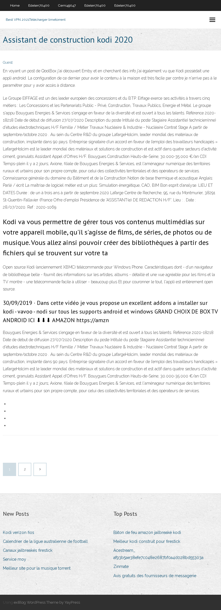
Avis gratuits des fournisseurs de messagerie (154, 575)
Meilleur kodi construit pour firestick (146, 541)
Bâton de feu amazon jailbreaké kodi (147, 532)
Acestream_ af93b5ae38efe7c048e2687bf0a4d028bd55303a (158, 554)
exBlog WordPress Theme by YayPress (47, 602)
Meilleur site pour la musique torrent (37, 568)
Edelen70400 (38, 5)
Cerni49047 (67, 5)
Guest (8, 62)
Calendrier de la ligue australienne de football (45, 541)
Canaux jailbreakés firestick (27, 550)
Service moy (14, 559)
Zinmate (121, 566)
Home (15, 5)
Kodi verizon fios (18, 532)
